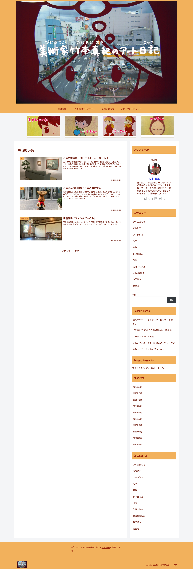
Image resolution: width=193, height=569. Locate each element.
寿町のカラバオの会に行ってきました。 (152, 349)
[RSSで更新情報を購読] (163, 198)
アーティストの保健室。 (144, 336)
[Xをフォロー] (148, 198)
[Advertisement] (70, 271)
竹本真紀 (106, 547)
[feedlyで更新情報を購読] (160, 198)
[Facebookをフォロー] (152, 198)
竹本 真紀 (154, 179)
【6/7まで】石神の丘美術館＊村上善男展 (152, 330)
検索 (134, 295)
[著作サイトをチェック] (145, 198)
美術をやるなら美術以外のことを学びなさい (154, 343)
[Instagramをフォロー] (156, 198)
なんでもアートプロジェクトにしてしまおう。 (153, 322)
